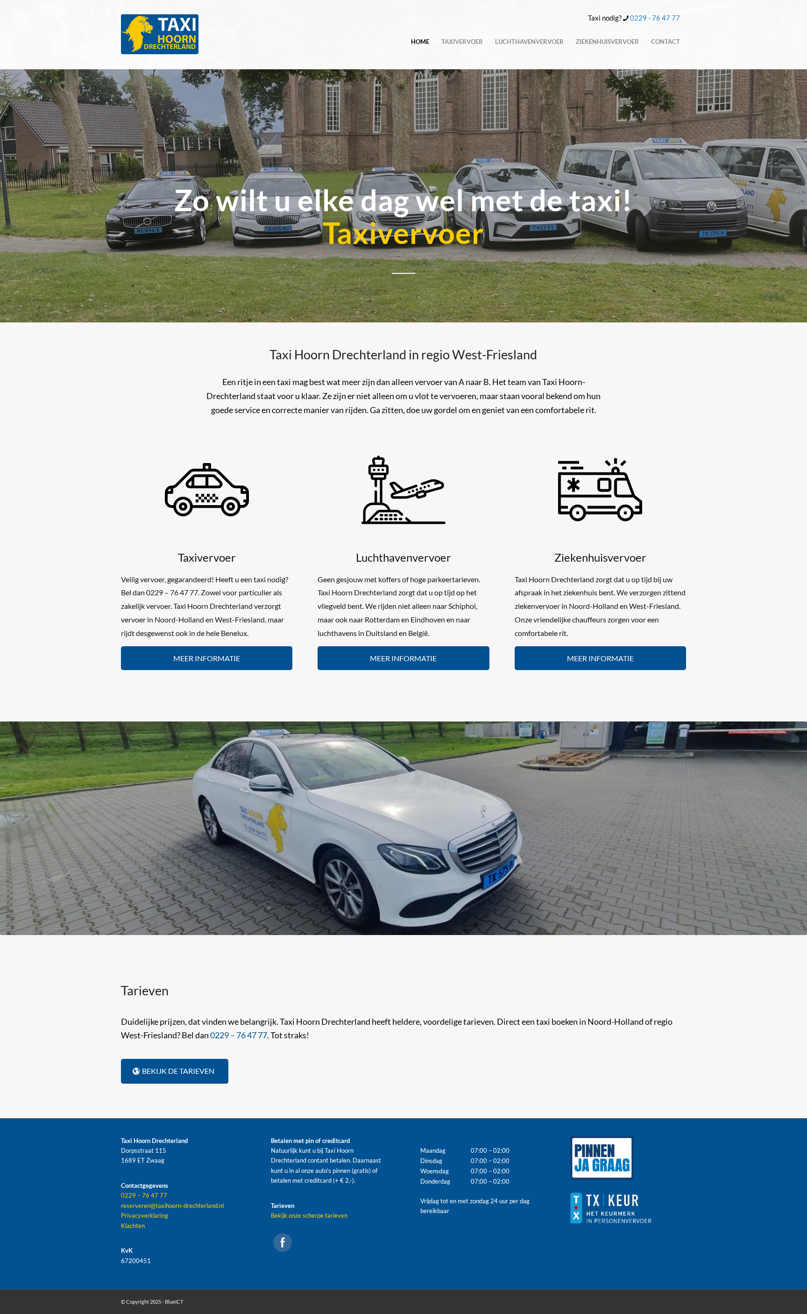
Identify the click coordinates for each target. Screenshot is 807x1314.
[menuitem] (420, 41)
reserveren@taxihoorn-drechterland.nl (172, 1205)
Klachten (133, 1225)
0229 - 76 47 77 (655, 18)
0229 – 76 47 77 (238, 1035)
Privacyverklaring (144, 1215)
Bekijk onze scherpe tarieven (309, 1215)
